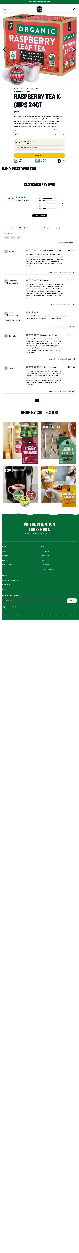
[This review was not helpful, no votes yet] (73, 272)
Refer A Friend (7, 565)
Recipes (5, 556)
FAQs (4, 589)
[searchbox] (11, 228)
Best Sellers (45, 556)
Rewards (5, 560)
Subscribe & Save (47, 569)
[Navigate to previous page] (32, 400)
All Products (45, 551)
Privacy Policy (42, 615)
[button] (4, 49)
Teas (42, 560)
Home (15, 89)
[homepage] (39, 9)
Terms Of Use (59, 615)
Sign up (71, 600)
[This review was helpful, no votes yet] (69, 272)
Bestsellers (20, 89)
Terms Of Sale (68, 615)
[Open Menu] (20, 9)
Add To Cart (39, 155)
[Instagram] (4, 607)
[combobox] (32, 228)
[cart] (74, 9)
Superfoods (45, 565)
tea (19, 238)
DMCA (75, 615)
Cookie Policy (51, 615)
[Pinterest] (14, 607)
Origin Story (6, 551)
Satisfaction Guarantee (10, 580)
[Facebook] (9, 607)
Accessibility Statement (31, 615)
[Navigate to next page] (47, 400)
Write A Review (39, 216)
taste (13, 238)
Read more (30, 298)
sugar (7, 238)
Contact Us (6, 585)
